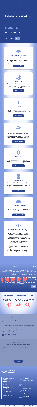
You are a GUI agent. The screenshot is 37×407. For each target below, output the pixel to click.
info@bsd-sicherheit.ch (27, 385)
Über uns (21, 1)
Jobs (28, 1)
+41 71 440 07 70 (26, 378)
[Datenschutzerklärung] (20, 396)
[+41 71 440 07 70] (20, 380)
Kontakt (25, 1)
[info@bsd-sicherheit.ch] (20, 385)
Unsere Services (14, 1)
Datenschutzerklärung (27, 396)
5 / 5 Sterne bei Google (10, 334)
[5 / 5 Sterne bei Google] (3, 334)
